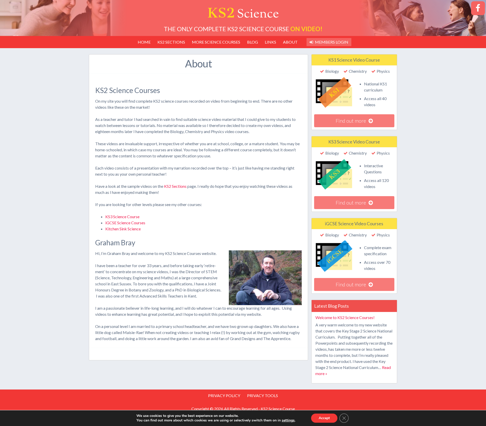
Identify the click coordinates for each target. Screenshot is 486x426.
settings (288, 420)
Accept (324, 418)
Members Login (331, 42)
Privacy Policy (224, 395)
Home (144, 42)
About (290, 42)
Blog (252, 42)
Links (270, 42)
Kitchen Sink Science (123, 228)
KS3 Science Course (122, 216)
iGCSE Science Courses (125, 222)
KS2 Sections (171, 42)
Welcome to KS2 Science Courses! (345, 317)
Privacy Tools (262, 395)
